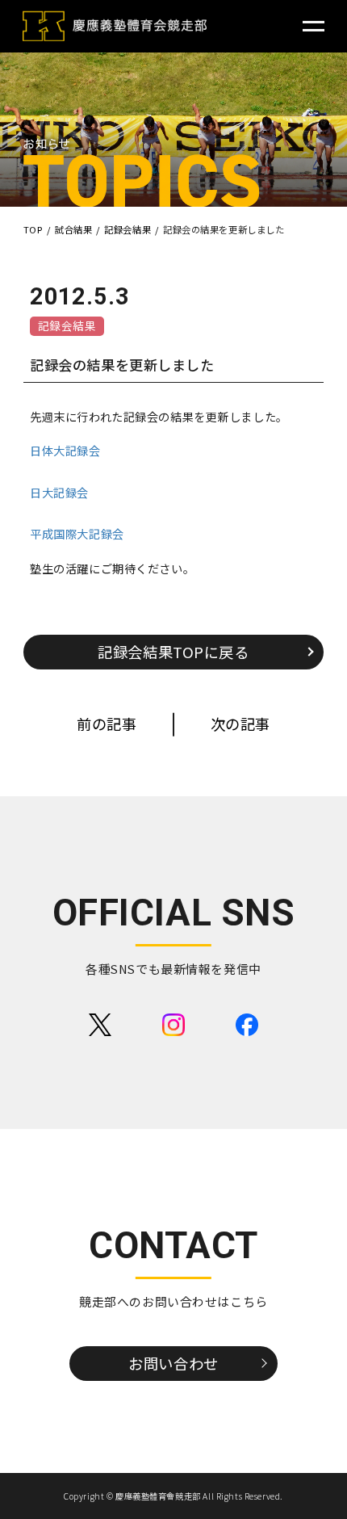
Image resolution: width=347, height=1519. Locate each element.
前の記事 (106, 723)
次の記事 (240, 723)
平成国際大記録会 (77, 533)
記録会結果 (67, 325)
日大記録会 (59, 492)
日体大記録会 (65, 450)
